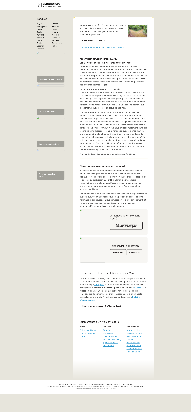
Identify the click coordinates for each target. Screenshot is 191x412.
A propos (99, 284)
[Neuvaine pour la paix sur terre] (50, 164)
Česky (39, 32)
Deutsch (40, 40)
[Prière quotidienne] (50, 100)
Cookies (80, 384)
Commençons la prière (92, 40)
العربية (39, 24)
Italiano (55, 29)
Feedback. (139, 288)
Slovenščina (57, 43)
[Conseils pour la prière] (50, 132)
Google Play (134, 252)
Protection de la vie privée (67, 384)
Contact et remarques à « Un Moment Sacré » (102, 306)
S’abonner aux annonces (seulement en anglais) (126, 226)
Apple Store (118, 252)
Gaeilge (55, 24)
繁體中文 (40, 37)
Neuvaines (108, 333)
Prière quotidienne (88, 330)
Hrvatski (55, 26)
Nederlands (56, 35)
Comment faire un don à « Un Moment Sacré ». (102, 47)
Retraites (107, 330)
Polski (54, 46)
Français (40, 49)
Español (40, 46)
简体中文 (40, 35)
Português (56, 37)
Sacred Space (52, 386)
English (40, 43)
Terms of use (88, 384)
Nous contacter (134, 352)
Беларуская (42, 26)
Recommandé (133, 342)
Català (39, 29)
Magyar (55, 32)
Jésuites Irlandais (76, 386)
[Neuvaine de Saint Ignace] (50, 67)
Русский (55, 40)
